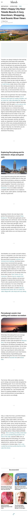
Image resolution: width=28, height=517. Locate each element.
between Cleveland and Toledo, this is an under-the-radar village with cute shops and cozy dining (13, 289)
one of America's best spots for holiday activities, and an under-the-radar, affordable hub (14, 98)
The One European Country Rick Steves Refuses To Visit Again (20, 507)
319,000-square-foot (17, 276)
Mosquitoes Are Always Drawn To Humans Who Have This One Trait (6, 488)
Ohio (20, 6)
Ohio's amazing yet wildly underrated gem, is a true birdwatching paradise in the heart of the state (13, 434)
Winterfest (4, 187)
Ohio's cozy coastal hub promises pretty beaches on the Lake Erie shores (13, 446)
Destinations (4, 6)
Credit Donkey (6, 84)
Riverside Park (13, 357)
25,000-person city (20, 104)
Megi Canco (5, 21)
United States (13, 6)
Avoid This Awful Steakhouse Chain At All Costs (6, 507)
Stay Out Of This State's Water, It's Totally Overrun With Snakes (21, 488)
